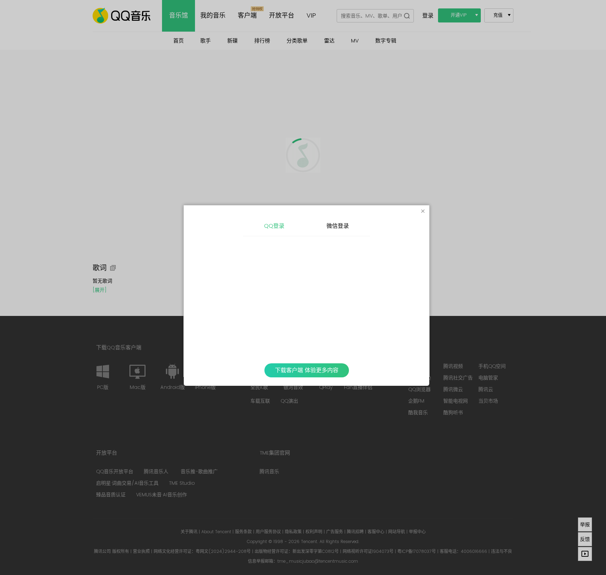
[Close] (423, 211)
